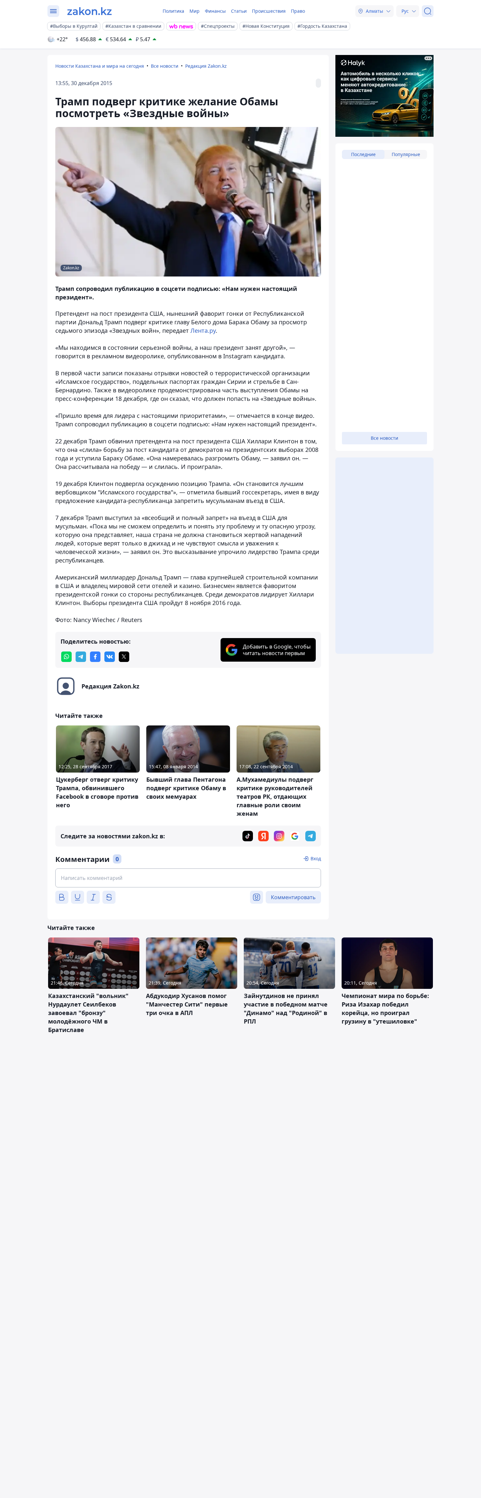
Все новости (164, 66)
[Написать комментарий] (188, 877)
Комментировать (293, 897)
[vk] (110, 657)
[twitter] (124, 657)
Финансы (215, 11)
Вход (316, 858)
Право (298, 11)
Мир (194, 11)
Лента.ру (203, 330)
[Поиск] (428, 11)
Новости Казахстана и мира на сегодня (99, 66)
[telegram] (81, 657)
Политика (173, 11)
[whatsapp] (66, 657)
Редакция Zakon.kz (206, 66)
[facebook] (95, 657)
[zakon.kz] (89, 11)
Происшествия (269, 11)
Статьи (239, 11)
